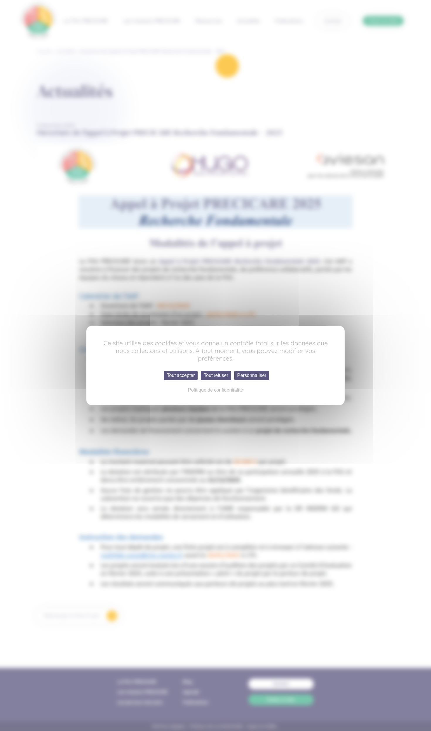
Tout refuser (216, 375)
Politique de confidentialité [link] (215, 389)
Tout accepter (181, 375)
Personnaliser (251, 375)
